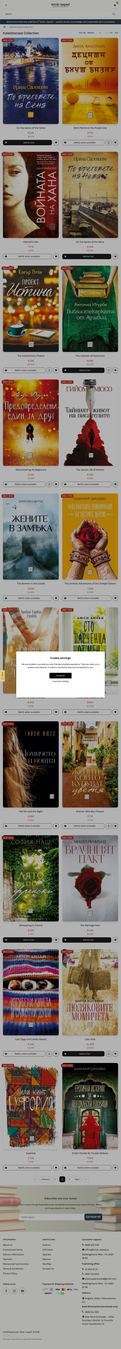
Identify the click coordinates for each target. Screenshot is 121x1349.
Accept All (60, 675)
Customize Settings (60, 681)
